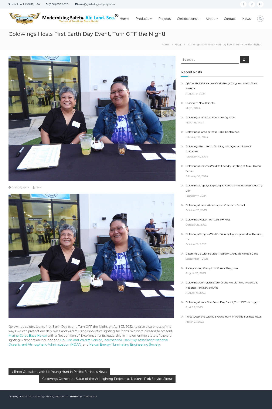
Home (124, 19)
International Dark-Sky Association (129, 340)
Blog (178, 44)
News (246, 19)
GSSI (38, 187)
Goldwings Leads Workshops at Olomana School (215, 205)
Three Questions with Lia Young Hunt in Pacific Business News (223, 316)
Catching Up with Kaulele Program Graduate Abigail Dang (222, 253)
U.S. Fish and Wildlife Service (81, 340)
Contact (230, 19)
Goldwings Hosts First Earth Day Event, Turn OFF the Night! (222, 302)
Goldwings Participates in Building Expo (210, 117)
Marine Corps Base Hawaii (27, 335)
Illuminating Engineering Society (136, 344)
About (210, 19)
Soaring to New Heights (200, 102)
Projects (164, 19)
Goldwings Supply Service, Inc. (50, 396)
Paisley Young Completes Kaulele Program (212, 268)
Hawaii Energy (100, 344)
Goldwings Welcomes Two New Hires (208, 219)
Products (142, 19)
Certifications (187, 19)
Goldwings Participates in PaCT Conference (212, 131)
